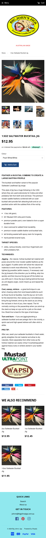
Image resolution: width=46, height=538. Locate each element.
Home (3, 53)
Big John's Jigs (17, 529)
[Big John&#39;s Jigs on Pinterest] (23, 519)
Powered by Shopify (30, 529)
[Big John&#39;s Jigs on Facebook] (17, 519)
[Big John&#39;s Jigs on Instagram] (29, 519)
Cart (42, 2)
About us (23, 504)
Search (23, 501)
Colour (4, 154)
